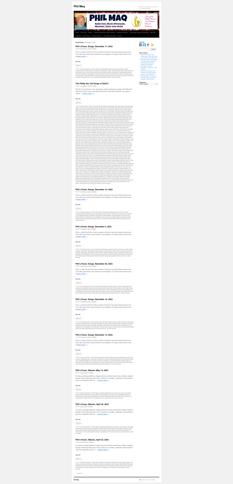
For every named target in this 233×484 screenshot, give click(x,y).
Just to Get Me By (95, 135)
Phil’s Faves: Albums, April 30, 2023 (92, 404)
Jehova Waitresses (101, 134)
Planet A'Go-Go (79, 396)
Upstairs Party (79, 176)
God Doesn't (84, 127)
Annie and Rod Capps (100, 109)
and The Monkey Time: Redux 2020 (123, 107)
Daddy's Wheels (89, 70)
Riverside (93, 325)
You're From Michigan (121, 181)
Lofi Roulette (104, 140)
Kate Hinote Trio (110, 135)
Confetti (126, 69)
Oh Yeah (87, 148)
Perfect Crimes (111, 428)
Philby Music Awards (81, 152)
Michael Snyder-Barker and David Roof (93, 143)
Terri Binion (95, 163)
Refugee (84, 153)
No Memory (128, 147)
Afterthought (111, 106)
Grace (109, 127)
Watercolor (113, 467)
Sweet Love (88, 163)
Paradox (109, 150)
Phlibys (88, 152)
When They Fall (111, 178)
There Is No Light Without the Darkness (121, 171)
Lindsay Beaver (116, 139)
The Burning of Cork (100, 165)
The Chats (108, 165)
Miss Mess (91, 145)
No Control (105, 147)
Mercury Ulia (98, 394)
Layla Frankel (107, 464)
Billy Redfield (128, 111)
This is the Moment (101, 173)
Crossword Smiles (80, 70)
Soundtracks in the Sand (105, 160)
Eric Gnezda (97, 70)
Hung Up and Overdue (102, 130)
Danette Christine (122, 116)
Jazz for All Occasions (85, 134)
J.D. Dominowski (129, 132)
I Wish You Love (112, 130)
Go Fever (78, 127)
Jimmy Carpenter (122, 134)
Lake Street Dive (111, 137)
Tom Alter (113, 173)
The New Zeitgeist (123, 168)
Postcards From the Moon (99, 465)
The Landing (104, 168)
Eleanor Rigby (81, 121)
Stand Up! (127, 160)
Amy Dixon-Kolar (103, 107)
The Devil (86, 166)
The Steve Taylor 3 (87, 397)
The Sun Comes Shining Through (114, 73)
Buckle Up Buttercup (81, 114)
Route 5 (91, 155)
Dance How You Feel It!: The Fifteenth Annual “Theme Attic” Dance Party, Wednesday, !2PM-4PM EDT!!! (149, 56)
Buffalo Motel (89, 114)
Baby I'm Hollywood (100, 393)
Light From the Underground (90, 139)
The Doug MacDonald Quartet (107, 166)
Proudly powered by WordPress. (148, 479)
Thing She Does (80, 75)
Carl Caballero (109, 114)
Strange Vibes (102, 161)
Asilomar (117, 109)
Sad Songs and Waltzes (112, 155)
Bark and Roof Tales (84, 111)
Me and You (105, 142)
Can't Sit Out (121, 69)
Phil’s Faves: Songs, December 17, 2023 (94, 46)
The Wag (101, 171)
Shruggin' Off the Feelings (100, 158)
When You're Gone (120, 178)
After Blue (97, 462)
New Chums (96, 147)
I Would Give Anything (122, 130)
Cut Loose (100, 116)
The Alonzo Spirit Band (104, 163)
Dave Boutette (81, 117)
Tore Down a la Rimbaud (122, 173)
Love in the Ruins (120, 140)
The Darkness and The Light (118, 165)
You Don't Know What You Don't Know (97, 181)
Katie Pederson (118, 135)
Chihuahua (78, 116)
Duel (101, 119)
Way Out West (83, 178)
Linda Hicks (100, 139)
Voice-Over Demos (96, 36)
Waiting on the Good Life (113, 176)
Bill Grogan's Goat (119, 111)
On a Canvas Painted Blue (111, 148)
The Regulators (83, 170)
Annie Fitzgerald (111, 109)
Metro (119, 142)
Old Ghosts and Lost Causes (97, 148)
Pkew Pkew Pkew (95, 152)
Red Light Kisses (120, 152)
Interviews (78, 36)
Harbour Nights (95, 129)
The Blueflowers (91, 73)
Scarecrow (81, 157)
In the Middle (93, 132)
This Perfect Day (104, 254)
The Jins (81, 168)
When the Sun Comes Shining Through (111, 75)
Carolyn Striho (117, 114)
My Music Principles (122, 32)
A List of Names (96, 106)
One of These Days (123, 148)
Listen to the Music (125, 139)
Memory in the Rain (113, 142)
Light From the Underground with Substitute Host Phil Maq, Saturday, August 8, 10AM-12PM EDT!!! (148, 72)
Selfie (113, 157)
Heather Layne (108, 129)
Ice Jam (88, 132)
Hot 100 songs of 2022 (90, 130)
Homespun (81, 130)
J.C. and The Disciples (119, 132)
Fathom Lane (112, 122)
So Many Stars (88, 160)
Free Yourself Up (87, 125)
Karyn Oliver (103, 135)
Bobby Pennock (113, 69)
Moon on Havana (86, 325)
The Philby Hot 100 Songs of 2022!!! (92, 83)
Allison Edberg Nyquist (92, 107)
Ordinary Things (87, 150)
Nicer (100, 147)
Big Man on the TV (103, 111)
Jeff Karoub (95, 464)
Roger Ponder (127, 153)
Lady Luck (103, 137)
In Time (99, 132)
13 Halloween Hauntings (109, 36)
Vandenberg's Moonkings (97, 176)
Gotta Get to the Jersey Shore (100, 127)
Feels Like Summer (128, 122)
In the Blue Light (117, 288)
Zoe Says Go (93, 183)
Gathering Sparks (109, 125)
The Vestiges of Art (127, 73)
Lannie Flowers (119, 137)
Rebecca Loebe (112, 152)
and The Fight (110, 107)
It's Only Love (109, 132)
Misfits (80, 325)
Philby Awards (129, 150)
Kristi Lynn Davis (97, 137)
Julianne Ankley (86, 135)
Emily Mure (89, 121)
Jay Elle (77, 134)
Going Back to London (105, 70)
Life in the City (79, 139)
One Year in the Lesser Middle (116, 394)
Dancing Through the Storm (110, 116)
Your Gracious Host (84, 183)
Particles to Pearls (102, 428)
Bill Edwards (105, 69)
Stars (132, 160)
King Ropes (83, 137)
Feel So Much (120, 122)
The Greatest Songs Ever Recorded (139, 32)
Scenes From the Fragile (91, 157)
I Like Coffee (109, 288)
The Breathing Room (89, 165)
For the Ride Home (124, 124)
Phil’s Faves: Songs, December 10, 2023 (94, 189)
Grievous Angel (115, 127)
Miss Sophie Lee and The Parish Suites (104, 145)
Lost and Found (111, 140)
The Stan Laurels (123, 170)
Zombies (99, 183)
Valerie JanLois (87, 176)
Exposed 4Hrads (80, 394)
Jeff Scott (93, 134)
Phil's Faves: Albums (85, 393)
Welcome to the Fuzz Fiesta (119, 326)
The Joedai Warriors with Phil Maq (92, 168)
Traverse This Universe (85, 175)
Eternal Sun (101, 121)
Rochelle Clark (119, 153)
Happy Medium (87, 129)
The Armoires (113, 163)
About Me (152, 32)
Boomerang (104, 112)
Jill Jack (116, 134)
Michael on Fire (79, 143)
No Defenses (105, 394)
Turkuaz (120, 175)
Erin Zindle (94, 121)
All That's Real (82, 107)
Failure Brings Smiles (103, 122)
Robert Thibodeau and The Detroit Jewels (105, 153)
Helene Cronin (123, 129)
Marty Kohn (97, 72)
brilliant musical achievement (114, 112)
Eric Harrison (128, 393)
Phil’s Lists (83, 32)
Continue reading (81, 56)
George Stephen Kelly (120, 125)
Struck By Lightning (111, 161)
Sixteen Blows (123, 158)
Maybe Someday (97, 142)
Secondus (109, 157)
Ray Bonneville (103, 152)
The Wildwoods (98, 217)
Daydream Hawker (90, 117)
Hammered (122, 127)
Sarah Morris (92, 215)
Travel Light (110, 397)
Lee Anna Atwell (128, 137)
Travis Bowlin (95, 175)
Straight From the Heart (92, 161)
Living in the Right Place (94, 140)
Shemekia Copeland (110, 396)
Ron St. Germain (84, 155)
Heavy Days (116, 129)
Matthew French (88, 142)
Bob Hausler (89, 112)
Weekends (97, 178)
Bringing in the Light (127, 112)
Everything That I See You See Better (85, 122)
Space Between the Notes (118, 160)
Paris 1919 (114, 150)
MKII (116, 145)
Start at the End (119, 396)
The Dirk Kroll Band (100, 73)
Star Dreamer (99, 215)
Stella (110, 430)
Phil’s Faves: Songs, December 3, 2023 (93, 226)
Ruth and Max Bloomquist (99, 155)
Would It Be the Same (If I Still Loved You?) (122, 179)
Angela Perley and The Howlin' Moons (85, 109)
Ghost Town (129, 125)
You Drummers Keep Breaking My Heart (101, 77)
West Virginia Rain (125, 291)
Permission (127, 394)
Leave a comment (116, 77)
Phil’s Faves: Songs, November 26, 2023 (94, 263)
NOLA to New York (80, 148)
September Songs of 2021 (97, 396)
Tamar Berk (126, 396)
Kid (79, 137)
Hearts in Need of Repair (118, 70)
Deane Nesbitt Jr (99, 117)
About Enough (104, 106)
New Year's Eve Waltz (106, 72)
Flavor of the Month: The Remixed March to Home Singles (90, 124)
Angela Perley (98, 69)
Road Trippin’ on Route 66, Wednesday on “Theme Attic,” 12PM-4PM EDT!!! (149, 67)
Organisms (94, 150)
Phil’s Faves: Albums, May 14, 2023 (92, 370)
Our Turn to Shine (102, 150)
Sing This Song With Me (114, 158)
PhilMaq (94, 48)
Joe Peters (130, 134)
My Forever (125, 145)
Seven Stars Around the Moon (123, 157)
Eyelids (96, 122)
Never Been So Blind (87, 147)
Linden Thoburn (90, 72)
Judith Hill (86, 394)
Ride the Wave (90, 153)
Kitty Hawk (89, 137)
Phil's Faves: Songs (85, 69)
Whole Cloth (124, 75)
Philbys (90, 32)
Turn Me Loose (97, 75)
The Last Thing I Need (113, 168)
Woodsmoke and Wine (84, 364)
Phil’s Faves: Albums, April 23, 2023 (92, 439)
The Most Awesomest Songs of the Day (104, 32)
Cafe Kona (102, 114)
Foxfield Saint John (90, 213)
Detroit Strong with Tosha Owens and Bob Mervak (116, 117)
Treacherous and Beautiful (105, 175)
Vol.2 (105, 176)
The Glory (125, 166)
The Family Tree (119, 166)
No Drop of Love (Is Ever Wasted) (116, 147)
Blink (84, 112)
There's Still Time (80, 173)
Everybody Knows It (124, 121)
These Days (87, 173)
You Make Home (111, 181)
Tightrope (108, 173)
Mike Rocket (113, 143)
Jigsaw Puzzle (109, 134)
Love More (127, 140)
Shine (92, 158)
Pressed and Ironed (124, 72)
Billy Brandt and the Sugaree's (109, 322)
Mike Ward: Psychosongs (123, 143)
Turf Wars (115, 175)
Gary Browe (102, 125)
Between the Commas (116, 462)
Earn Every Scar (107, 119)
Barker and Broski (94, 111)
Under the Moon (126, 175)
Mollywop (120, 145)
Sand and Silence (123, 155)
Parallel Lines (115, 72)
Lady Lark (92, 394)
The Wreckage (107, 171)
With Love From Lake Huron (105, 179)
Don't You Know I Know (86, 119)
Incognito (103, 132)
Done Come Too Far (119, 393)
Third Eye (93, 173)
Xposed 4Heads (125, 431)
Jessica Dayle (81, 72)
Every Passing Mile (114, 121)
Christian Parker (86, 116)
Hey (128, 129)
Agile (116, 106)
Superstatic (82, 163)
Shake (77, 158)
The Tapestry (85, 171)
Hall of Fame (86, 36)
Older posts (79, 473)
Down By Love (96, 119)
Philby (81, 106)
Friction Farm (95, 125)
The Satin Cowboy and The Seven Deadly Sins (106, 170)
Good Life (89, 127)
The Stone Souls (125, 325)
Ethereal (106, 121)
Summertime (83, 73)
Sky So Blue (82, 160)
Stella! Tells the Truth (117, 430)
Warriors (78, 178)
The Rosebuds (91, 170)
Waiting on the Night (125, 176)
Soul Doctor (96, 160)
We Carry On (91, 178)
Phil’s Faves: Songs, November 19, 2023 (94, 299)
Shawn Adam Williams (84, 158)
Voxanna (111, 291)
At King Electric (124, 109)
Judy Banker (79, 135)
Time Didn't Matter (88, 75)
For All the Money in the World (112, 124)
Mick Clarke (106, 143)
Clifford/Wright (93, 116)
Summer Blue (119, 161)
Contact (120, 36)
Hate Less (101, 129)
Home (77, 32)
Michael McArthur (126, 142)
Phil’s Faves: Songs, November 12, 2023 (94, 334)
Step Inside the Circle (81, 161)
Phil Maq (79, 6)
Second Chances (102, 157)
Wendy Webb (103, 178)
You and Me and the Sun (82, 181)
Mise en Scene (85, 145)
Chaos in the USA (125, 114)
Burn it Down (96, 114)
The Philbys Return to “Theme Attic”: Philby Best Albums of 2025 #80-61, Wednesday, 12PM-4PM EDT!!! (149, 77)
